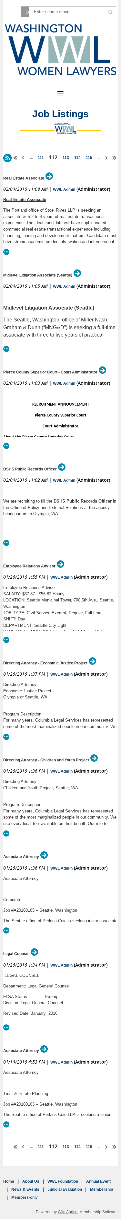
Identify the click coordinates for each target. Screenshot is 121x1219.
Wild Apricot (68, 1212)
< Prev (23, 157)
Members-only (24, 1197)
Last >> (114, 157)
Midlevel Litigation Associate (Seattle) (37, 275)
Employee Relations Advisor (29, 566)
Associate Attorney (21, 857)
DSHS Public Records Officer (30, 469)
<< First (15, 157)
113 (66, 157)
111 (41, 157)
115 (89, 157)
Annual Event (98, 1181)
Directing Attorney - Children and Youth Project (46, 760)
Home (8, 1181)
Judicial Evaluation (64, 1189)
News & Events (25, 1189)
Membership (101, 1189)
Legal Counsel (16, 954)
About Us (30, 1181)
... (31, 157)
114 (77, 157)
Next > (107, 157)
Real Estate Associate (23, 178)
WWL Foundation (62, 1181)
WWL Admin (64, 189)
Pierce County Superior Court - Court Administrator (50, 372)
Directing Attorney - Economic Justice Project (45, 663)
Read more (6, 252)
